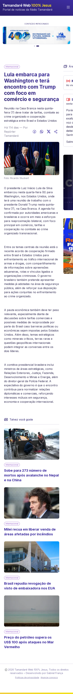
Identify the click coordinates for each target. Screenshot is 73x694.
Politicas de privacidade (27, 677)
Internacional (12, 66)
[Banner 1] (34, 46)
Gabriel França (55, 673)
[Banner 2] (37, 46)
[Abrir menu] (68, 7)
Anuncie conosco (49, 677)
